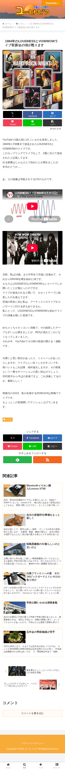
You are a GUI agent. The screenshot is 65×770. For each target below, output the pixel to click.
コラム (9, 419)
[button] (52, 122)
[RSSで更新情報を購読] (47, 459)
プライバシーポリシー (32, 743)
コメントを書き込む (32, 713)
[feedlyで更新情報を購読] (17, 459)
